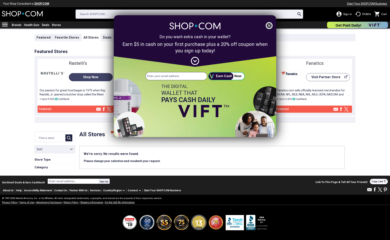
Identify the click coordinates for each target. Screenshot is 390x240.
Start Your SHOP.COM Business (367, 3)
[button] (115, 190)
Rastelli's (78, 63)
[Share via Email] (98, 110)
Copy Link (379, 181)
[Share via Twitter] (109, 109)
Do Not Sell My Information (120, 202)
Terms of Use (26, 202)
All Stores (91, 37)
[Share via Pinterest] (385, 189)
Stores (56, 25)
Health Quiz (31, 25)
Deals (45, 25)
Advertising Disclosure (49, 202)
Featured (44, 37)
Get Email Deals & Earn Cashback (23, 182)
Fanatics (315, 63)
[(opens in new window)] (257, 222)
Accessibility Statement (38, 190)
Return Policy (71, 202)
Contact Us (60, 190)
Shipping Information (91, 202)
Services (95, 190)
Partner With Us (78, 190)
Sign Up (104, 181)
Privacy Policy (9, 202)
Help (19, 190)
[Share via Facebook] (104, 109)
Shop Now (90, 77)
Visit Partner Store (323, 78)
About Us (8, 190)
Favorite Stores (67, 37)
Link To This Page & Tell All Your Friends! (341, 182)
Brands (17, 25)
